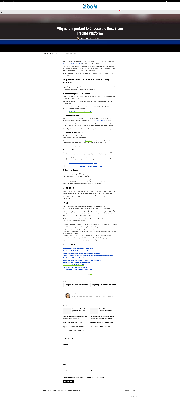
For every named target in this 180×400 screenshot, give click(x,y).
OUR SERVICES (115, 12)
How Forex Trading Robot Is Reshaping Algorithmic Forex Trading (76, 262)
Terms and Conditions (62, 390)
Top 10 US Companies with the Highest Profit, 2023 (83, 163)
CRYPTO (78, 12)
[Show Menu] (1, 12)
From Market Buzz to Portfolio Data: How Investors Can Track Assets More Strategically (81, 253)
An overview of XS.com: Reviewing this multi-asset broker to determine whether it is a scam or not (83, 260)
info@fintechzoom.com (173, 1)
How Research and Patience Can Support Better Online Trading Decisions (78, 248)
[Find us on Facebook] (129, 396)
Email (65, 370)
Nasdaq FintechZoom (14, 1)
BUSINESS (70, 12)
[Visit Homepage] (90, 6)
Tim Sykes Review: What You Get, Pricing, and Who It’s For (75, 267)
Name (65, 364)
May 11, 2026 (66, 331)
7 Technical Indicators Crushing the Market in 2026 (73, 264)
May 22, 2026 (69, 327)
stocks (94, 120)
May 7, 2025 (92, 38)
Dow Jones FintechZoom (23, 1)
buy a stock (88, 140)
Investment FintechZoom (49, 1)
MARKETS (63, 12)
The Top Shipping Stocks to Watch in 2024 (80, 111)
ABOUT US (106, 12)
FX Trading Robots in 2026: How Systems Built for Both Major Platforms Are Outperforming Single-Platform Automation (88, 255)
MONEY (84, 12)
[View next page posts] (91, 274)
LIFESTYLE (98, 12)
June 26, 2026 (66, 323)
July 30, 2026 (76, 318)
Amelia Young (84, 38)
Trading (97, 38)
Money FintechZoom (58, 1)
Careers (54, 390)
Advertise (49, 390)
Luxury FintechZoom (41, 1)
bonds (98, 120)
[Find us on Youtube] (133, 396)
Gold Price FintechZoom (32, 1)
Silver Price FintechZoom (67, 1)
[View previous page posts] (89, 274)
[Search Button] (178, 12)
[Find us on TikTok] (135, 396)
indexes (103, 120)
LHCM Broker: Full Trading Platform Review (91, 166)
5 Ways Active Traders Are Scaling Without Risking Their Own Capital (77, 269)
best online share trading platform (72, 63)
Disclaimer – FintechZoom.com (74, 390)
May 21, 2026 (93, 327)
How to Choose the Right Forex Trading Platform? (73, 258)
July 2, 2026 (93, 319)
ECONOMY (91, 12)
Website (93, 370)
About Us (44, 390)
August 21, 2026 (76, 313)
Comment (66, 344)
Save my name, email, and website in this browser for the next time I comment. (84, 377)
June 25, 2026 (108, 323)
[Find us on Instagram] (136, 396)
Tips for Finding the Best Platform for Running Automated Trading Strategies (79, 251)
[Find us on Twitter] (131, 396)
